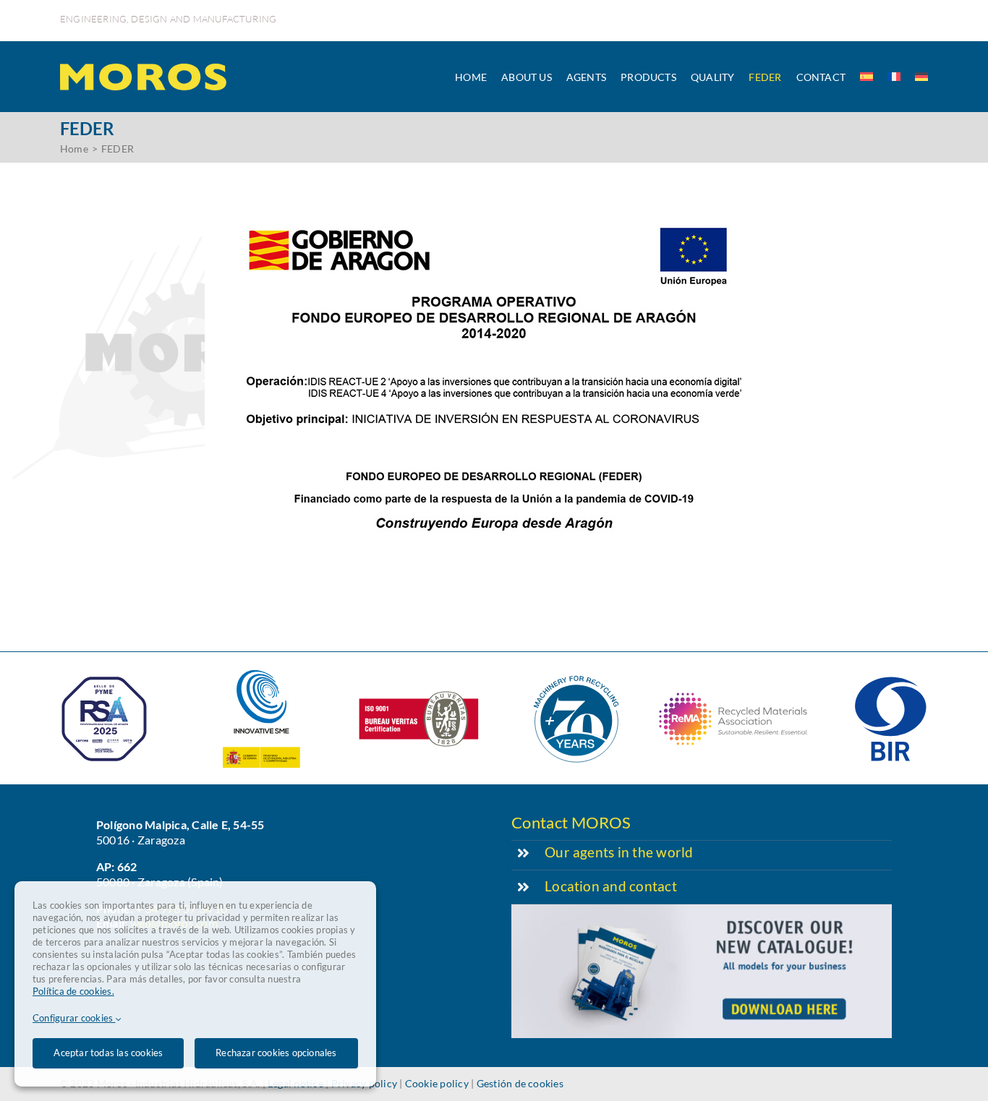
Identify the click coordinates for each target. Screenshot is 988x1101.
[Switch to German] (921, 77)
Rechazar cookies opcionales (276, 1052)
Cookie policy (437, 1083)
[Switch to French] (893, 77)
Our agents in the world (619, 852)
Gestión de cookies (520, 1083)
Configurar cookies (74, 1018)
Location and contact (611, 886)
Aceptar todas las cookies (108, 1052)
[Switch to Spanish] (866, 77)
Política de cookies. (73, 991)
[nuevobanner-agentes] (701, 910)
